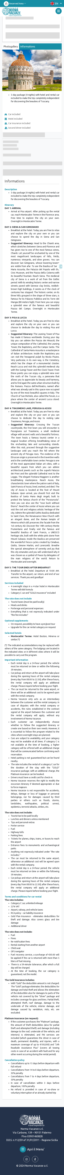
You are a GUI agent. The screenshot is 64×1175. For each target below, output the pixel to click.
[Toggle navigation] (58, 11)
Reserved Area (16, 3)
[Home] (11, 11)
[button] (55, 3)
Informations (27, 46)
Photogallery (11, 46)
